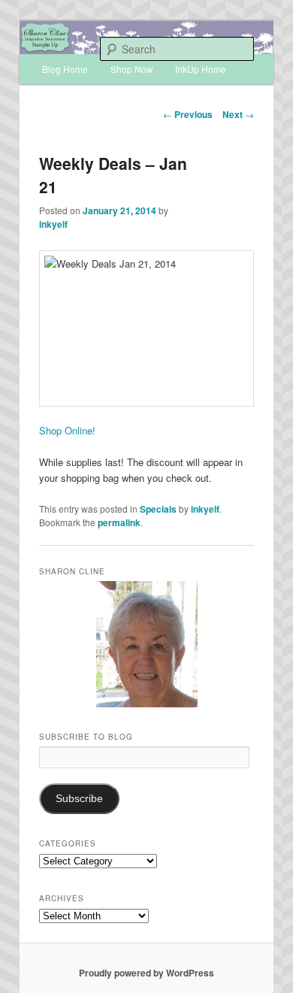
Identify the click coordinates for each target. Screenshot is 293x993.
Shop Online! (67, 430)
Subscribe (79, 798)
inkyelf (53, 224)
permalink (119, 522)
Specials (158, 509)
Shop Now (131, 68)
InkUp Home (200, 68)
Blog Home (65, 68)
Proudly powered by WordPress (146, 972)
